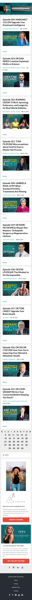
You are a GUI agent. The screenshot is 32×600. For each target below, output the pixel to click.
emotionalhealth (7, 29)
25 (22, 442)
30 (18, 445)
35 (18, 448)
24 (18, 442)
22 (10, 442)
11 (13, 435)
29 (14, 445)
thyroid (13, 195)
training (23, 67)
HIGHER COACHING (16, 520)
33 (10, 448)
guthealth (5, 359)
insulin (9, 195)
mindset (12, 153)
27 (5, 445)
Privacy (16, 584)
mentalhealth (11, 359)
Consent (16, 591)
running (13, 111)
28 (10, 445)
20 (26, 438)
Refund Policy (16, 587)
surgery (12, 239)
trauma (17, 153)
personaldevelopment (14, 401)
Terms (16, 580)
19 (22, 438)
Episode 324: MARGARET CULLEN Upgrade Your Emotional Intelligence (15, 22)
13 (22, 435)
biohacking (6, 67)
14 (26, 435)
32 (26, 445)
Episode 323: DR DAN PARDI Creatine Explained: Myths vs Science (16, 61)
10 (9, 435)
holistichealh (6, 239)
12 (17, 435)
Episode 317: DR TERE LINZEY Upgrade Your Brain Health (13, 311)
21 (5, 442)
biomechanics (6, 111)
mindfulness (15, 29)
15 (5, 438)
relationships (24, 401)
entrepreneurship (7, 278)
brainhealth (12, 67)
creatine (18, 67)
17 (14, 438)
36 (22, 448)
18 (18, 438)
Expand (5, 51)
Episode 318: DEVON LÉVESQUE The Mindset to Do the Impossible (16, 272)
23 (14, 442)
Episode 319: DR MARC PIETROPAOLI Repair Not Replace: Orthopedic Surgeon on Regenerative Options (15, 230)
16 (10, 438)
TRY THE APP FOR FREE (16, 561)
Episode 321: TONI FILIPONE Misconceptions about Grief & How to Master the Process (15, 145)
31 (22, 445)
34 (14, 448)
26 (26, 442)
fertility (5, 195)
